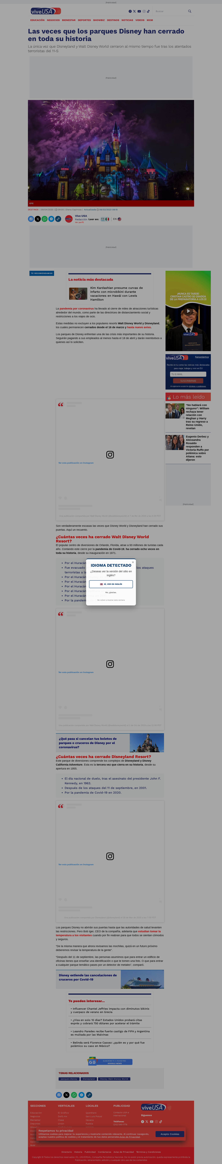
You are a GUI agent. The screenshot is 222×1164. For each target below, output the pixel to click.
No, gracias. (111, 592)
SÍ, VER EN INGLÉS (111, 584)
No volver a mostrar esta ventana (111, 600)
